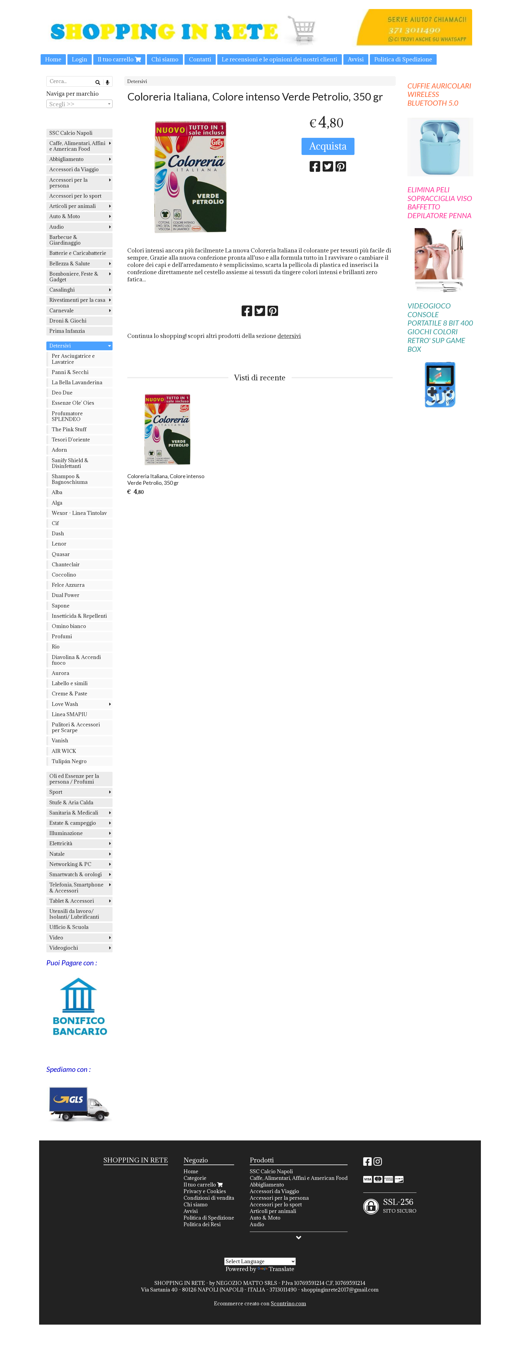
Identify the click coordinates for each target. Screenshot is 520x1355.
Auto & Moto (64, 216)
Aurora (60, 673)
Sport (55, 792)
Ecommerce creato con (260, 1303)
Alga (57, 503)
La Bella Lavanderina (77, 382)
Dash (58, 533)
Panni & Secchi (70, 372)
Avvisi (356, 59)
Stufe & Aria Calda (71, 802)
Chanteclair (66, 564)
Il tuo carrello (116, 59)
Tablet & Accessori (71, 901)
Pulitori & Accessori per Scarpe (76, 727)
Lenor (59, 543)
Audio (56, 227)
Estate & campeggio (72, 823)
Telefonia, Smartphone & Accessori (76, 887)
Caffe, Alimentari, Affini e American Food (77, 146)
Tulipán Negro (69, 761)
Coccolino (64, 574)
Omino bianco (69, 626)
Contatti (200, 59)
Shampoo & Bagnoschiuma (70, 479)
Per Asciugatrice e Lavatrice (73, 359)
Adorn (59, 450)
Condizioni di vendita (209, 1198)
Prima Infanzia (67, 331)
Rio (56, 646)
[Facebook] (367, 1163)
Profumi (62, 636)
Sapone (61, 605)
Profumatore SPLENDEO (67, 416)
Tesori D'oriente (71, 439)
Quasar (61, 554)
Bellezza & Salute (69, 263)
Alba (57, 492)
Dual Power (65, 595)
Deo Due (62, 392)
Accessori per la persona (68, 183)
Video (56, 937)
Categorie (195, 1178)
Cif (55, 523)
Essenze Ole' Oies (73, 403)
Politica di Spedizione (403, 59)
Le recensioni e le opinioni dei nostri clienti (279, 59)
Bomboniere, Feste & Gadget (73, 277)
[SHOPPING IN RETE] (260, 37)
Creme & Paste (69, 693)
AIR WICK (64, 751)
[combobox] (79, 104)
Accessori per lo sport (75, 196)
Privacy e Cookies (205, 1191)
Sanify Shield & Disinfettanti (70, 463)
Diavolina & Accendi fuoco (76, 660)
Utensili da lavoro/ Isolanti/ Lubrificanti (74, 914)
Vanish (60, 740)
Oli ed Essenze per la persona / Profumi (74, 779)
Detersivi (137, 81)
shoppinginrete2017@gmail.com (340, 1289)
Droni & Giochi (67, 320)
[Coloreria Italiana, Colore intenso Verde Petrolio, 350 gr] (192, 176)
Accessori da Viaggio (74, 169)
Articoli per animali (72, 206)
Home (53, 59)
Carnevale (61, 310)
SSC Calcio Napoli (70, 133)
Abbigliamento (66, 159)
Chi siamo (164, 59)
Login (79, 59)
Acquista (328, 146)
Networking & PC (70, 864)
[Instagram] (377, 1163)
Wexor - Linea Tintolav (79, 513)
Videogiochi (63, 948)
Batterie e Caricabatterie (77, 253)
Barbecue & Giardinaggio (65, 240)
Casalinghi (62, 289)
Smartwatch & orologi (75, 874)
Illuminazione (66, 833)
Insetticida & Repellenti (79, 616)
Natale (57, 854)
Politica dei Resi (202, 1224)
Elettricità (60, 843)
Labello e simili (70, 683)
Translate (281, 1269)
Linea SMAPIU (69, 714)
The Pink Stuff (69, 429)
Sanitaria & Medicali (73, 812)
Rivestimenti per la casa (77, 300)
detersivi (289, 335)
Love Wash (65, 704)
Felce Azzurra (68, 585)
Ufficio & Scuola (68, 927)
